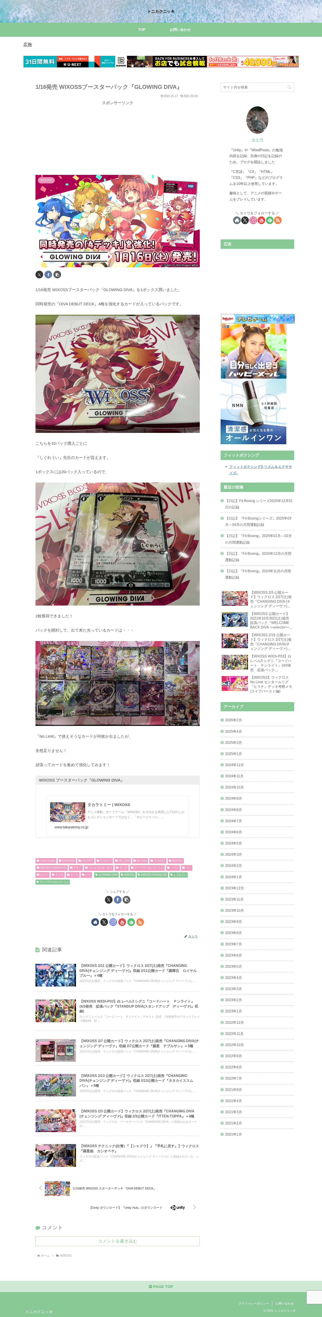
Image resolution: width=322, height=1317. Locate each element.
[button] (57, 274)
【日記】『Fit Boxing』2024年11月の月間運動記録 (258, 574)
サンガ (123, 867)
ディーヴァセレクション (148, 867)
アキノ (77, 867)
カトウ (257, 140)
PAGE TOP (162, 1286)
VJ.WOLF (159, 860)
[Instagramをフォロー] (113, 922)
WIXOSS (177, 860)
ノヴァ (175, 867)
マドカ (59, 874)
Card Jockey (47, 860)
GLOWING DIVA (108, 874)
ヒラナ (44, 874)
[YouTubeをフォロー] (122, 922)
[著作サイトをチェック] (95, 922)
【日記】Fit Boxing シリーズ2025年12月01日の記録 (259, 504)
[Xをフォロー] (104, 922)
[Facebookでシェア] (48, 274)
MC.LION (124, 860)
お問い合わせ (284, 1303)
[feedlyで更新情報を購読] (131, 922)
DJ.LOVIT (87, 860)
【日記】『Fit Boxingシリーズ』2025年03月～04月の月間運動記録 (258, 521)
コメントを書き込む (117, 1241)
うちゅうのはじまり (100, 867)
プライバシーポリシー (253, 1303)
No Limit (142, 860)
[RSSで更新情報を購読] (140, 922)
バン (188, 867)
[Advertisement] (117, 137)
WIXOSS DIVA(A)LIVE (53, 867)
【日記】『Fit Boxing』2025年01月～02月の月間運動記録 (258, 539)
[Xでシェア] (39, 274)
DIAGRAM (68, 860)
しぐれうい (180, 874)
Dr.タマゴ (105, 860)
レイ (88, 874)
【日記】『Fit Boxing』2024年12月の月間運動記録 (258, 556)
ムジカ (74, 874)
